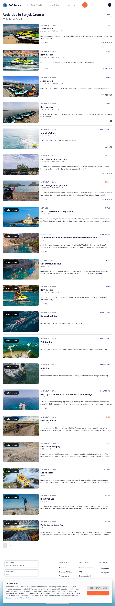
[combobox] (22, 565)
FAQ (80, 572)
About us (62, 568)
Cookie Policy (11, 598)
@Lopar (43, 260)
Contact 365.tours (66, 572)
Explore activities (86, 576)
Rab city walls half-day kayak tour (57, 211)
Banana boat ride (48, 316)
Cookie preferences (98, 588)
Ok (98, 593)
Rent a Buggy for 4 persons (53, 185)
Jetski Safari (46, 28)
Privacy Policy (25, 598)
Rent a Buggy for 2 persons (53, 159)
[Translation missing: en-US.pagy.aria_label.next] (15, 545)
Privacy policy (64, 576)
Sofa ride (45, 368)
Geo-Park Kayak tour (50, 263)
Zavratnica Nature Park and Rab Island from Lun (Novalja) (69, 237)
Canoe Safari (46, 472)
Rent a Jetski (46, 54)
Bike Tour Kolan (48, 420)
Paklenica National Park (52, 525)
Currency (9, 571)
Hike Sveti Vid (47, 498)
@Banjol (44, 208)
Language (10, 562)
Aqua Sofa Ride (48, 133)
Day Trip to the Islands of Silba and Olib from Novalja (66, 394)
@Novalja (44, 25)
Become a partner (86, 568)
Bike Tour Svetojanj (50, 446)
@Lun (42, 234)
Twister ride (46, 342)
